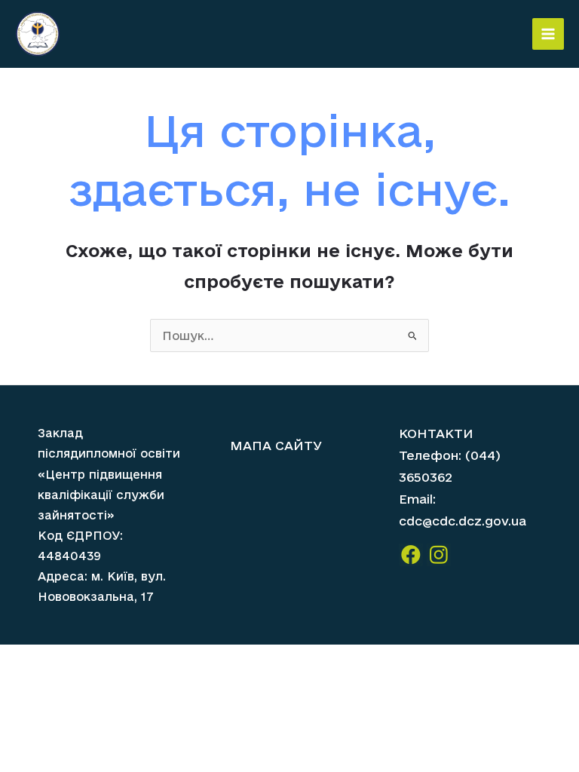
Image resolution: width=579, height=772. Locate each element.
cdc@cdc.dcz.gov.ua (462, 520)
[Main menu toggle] (548, 34)
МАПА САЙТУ (276, 445)
